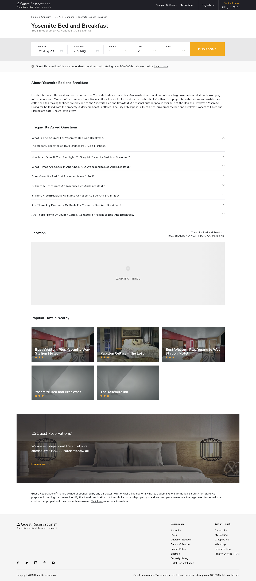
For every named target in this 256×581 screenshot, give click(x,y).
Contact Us (221, 530)
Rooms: (113, 46)
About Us (176, 530)
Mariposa (69, 17)
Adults (141, 46)
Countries (46, 17)
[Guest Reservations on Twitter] (27, 562)
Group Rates (222, 539)
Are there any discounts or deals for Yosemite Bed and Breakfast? (76, 205)
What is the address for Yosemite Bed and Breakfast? (68, 138)
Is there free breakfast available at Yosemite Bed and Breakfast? (75, 196)
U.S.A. (58, 17)
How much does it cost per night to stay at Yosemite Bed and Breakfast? (81, 157)
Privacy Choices (223, 553)
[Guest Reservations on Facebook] (20, 562)
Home (34, 17)
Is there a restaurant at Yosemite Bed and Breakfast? (68, 186)
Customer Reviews (181, 539)
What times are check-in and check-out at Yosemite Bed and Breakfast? (81, 167)
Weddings (220, 544)
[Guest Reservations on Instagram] (36, 562)
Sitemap (175, 553)
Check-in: (41, 46)
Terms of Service (180, 544)
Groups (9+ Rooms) (166, 5)
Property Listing (179, 558)
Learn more (161, 66)
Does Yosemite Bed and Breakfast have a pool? (63, 176)
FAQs (174, 535)
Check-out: (79, 46)
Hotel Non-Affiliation (182, 563)
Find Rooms (207, 49)
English (206, 5)
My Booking (186, 5)
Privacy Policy (178, 549)
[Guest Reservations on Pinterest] (44, 562)
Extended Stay (223, 549)
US (223, 235)
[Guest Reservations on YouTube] (52, 562)
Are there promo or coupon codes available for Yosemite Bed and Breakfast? (83, 215)
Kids (168, 46)
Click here (97, 501)
